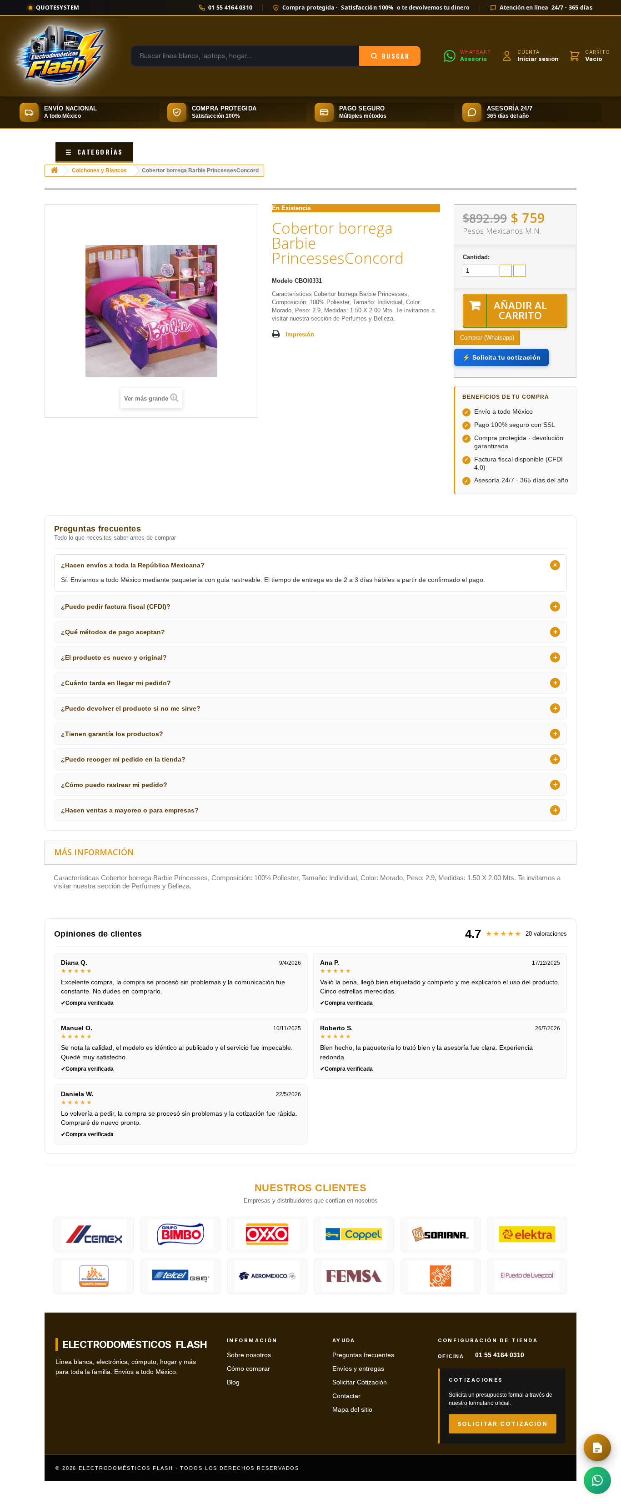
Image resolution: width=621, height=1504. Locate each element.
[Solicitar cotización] (597, 1447)
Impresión (299, 334)
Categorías (94, 151)
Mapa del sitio (352, 1409)
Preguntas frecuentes (363, 1355)
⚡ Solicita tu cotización (501, 357)
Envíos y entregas (358, 1368)
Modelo (282, 280)
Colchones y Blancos (99, 170)
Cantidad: (476, 257)
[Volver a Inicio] (54, 170)
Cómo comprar (248, 1368)
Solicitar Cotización (359, 1382)
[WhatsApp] (597, 1480)
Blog (233, 1382)
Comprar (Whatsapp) (487, 337)
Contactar (346, 1396)
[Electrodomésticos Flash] (59, 56)
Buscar (396, 55)
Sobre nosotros (249, 1355)
